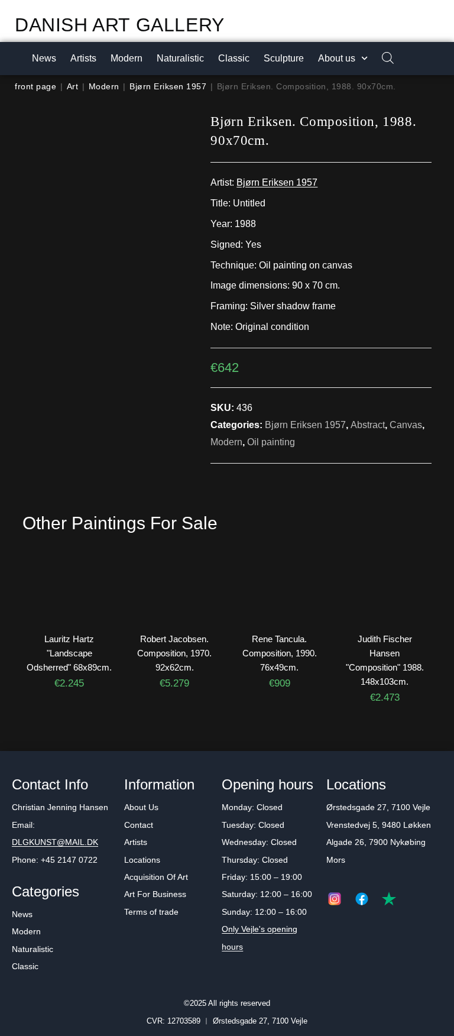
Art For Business (155, 894)
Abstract (368, 425)
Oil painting (271, 442)
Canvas (406, 425)
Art (73, 86)
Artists (83, 58)
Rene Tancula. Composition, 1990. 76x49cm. (279, 653)
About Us (141, 807)
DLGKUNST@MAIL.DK (55, 842)
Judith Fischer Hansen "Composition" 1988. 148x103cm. (385, 660)
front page (35, 86)
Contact (138, 825)
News (44, 58)
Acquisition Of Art (156, 877)
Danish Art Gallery (120, 24)
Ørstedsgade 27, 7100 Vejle (378, 807)
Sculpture (284, 58)
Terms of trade (151, 912)
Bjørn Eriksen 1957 (167, 86)
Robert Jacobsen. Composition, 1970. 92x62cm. (174, 653)
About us (336, 58)
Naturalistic (180, 58)
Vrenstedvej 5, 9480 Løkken (378, 825)
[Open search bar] (382, 59)
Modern (126, 58)
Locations (142, 860)
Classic (233, 58)
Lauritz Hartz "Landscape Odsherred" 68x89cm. (69, 653)
